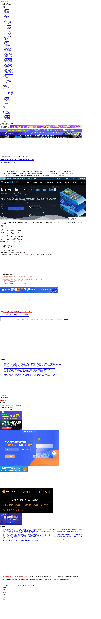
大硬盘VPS (7, 47)
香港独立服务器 (8, 58)
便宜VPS (7, 38)
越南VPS (9, 27)
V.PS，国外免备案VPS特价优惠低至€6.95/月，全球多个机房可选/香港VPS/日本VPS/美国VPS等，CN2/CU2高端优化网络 (28, 365)
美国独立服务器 (8, 63)
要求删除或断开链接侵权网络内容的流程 (60, 579)
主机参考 (10, 2)
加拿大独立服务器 (9, 69)
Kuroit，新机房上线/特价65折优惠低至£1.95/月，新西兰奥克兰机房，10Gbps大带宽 (21, 366)
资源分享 (7, 99)
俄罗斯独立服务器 (9, 70)
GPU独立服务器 (8, 54)
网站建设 (7, 97)
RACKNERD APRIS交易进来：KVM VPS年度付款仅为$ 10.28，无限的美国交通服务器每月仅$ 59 (23, 279)
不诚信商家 (5, 121)
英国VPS (7, 17)
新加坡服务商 (8, 120)
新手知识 (7, 86)
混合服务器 (7, 49)
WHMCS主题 (10, 92)
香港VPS (7, 9)
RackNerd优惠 (11, 312)
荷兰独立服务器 (8, 64)
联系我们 (20, 585)
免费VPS (7, 82)
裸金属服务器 (8, 50)
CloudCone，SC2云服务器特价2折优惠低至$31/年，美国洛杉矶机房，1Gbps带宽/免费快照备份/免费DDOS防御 (26, 370)
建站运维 (5, 88)
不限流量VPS (8, 48)
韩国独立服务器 (8, 61)
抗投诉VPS (7, 45)
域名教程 (9, 81)
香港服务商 (7, 113)
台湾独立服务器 (8, 59)
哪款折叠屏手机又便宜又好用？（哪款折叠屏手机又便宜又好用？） (14, 316)
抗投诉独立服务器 (9, 74)
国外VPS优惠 (20, 312)
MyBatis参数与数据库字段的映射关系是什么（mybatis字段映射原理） (14, 314)
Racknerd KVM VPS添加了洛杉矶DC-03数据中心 (13, 280)
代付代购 (16, 405)
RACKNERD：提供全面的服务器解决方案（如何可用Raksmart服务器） (17, 276)
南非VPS (9, 28)
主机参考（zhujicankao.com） (12, 585)
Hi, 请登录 (2, 123)
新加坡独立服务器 (9, 71)
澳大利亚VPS (10, 36)
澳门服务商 (7, 115)
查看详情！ (42, 171)
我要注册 (8, 123)
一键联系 (12, 407)
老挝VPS (9, 26)
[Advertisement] (41, 147)
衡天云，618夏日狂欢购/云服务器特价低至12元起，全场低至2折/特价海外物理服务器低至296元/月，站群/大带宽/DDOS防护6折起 (30, 374)
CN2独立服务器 (8, 53)
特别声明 (66, 319)
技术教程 (7, 98)
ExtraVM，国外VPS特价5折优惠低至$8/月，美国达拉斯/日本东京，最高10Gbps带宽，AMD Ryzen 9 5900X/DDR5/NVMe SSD (29, 368)
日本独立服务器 (8, 60)
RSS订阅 (28, 585)
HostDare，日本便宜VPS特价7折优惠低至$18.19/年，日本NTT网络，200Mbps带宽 (21, 373)
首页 (4, 6)
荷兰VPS (9, 30)
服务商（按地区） (6, 112)
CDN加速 (7, 83)
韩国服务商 (7, 118)
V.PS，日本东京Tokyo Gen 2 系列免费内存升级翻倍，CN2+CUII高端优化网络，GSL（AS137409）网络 (25, 371)
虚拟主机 (7, 77)
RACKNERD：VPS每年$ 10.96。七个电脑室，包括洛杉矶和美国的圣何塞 (18, 277)
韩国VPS (7, 15)
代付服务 (5, 107)
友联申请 (32, 585)
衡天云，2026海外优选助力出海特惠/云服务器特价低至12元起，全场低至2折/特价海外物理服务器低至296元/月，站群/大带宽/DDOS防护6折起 (33, 361)
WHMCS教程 (10, 91)
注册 (6, 400)
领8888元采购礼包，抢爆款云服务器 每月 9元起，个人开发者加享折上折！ (20, 286)
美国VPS (7, 16)
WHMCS (7, 90)
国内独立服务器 (8, 56)
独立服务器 (5, 51)
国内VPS (7, 10)
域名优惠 (9, 80)
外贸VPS (7, 42)
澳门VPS (7, 11)
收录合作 (5, 110)
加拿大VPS (9, 32)
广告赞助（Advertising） (8, 108)
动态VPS (7, 41)
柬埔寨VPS (9, 33)
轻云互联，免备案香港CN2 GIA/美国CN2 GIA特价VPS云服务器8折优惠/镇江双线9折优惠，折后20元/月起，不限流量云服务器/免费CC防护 (32, 364)
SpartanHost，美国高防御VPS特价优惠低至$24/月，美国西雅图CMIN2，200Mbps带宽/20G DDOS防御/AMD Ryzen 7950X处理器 (30, 375)
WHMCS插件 (10, 94)
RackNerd (6, 312)
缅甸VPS (9, 25)
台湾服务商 (7, 116)
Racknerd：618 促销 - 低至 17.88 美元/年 (17, 160)
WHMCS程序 (10, 93)
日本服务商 (7, 117)
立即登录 (2, 400)
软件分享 (7, 87)
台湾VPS (7, 12)
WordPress (7, 96)
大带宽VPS (7, 44)
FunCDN (8, 582)
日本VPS (7, 14)
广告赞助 (18, 162)
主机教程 (5, 85)
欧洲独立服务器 (8, 65)
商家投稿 (5, 106)
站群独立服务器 (8, 55)
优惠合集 (12, 156)
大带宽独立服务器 (9, 72)
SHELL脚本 (5, 111)
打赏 (1, 309)
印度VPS (9, 22)
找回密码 (12, 123)
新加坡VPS (9, 31)
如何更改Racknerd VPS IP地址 (9, 281)
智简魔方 (7, 103)
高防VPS (7, 39)
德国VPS (7, 18)
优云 (4, 582)
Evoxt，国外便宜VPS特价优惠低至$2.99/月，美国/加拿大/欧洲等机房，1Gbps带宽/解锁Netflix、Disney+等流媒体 (27, 369)
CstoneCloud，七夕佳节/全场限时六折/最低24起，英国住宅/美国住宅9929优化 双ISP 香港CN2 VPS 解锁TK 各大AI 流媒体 (29, 363)
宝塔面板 (7, 102)
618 (12, 222)
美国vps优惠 (29, 312)
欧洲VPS (7, 20)
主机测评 (5, 75)
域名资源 (7, 79)
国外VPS (16, 312)
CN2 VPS (7, 43)
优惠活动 (7, 100)
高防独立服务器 (8, 67)
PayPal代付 (67, 173)
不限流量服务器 (8, 66)
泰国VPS (9, 23)
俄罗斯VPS (9, 34)
